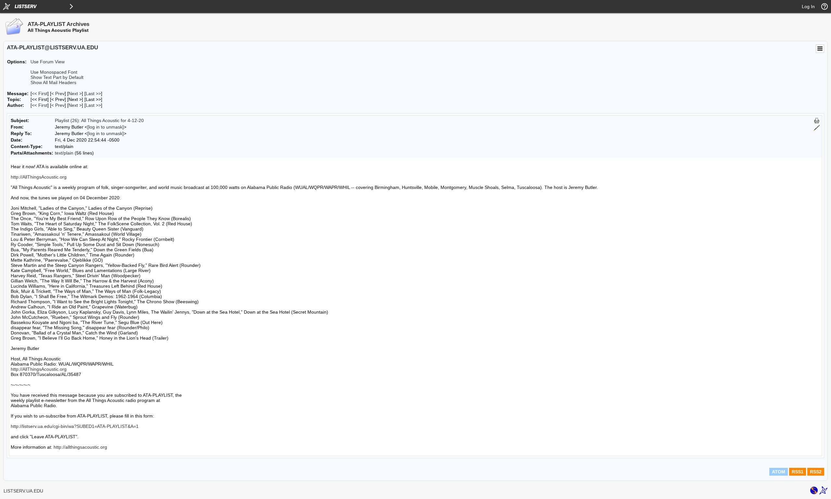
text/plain (64, 153)
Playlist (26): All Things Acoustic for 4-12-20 (99, 120)
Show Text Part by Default (57, 77)
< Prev (58, 93)
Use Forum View (48, 61)
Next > (75, 93)
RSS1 (797, 471)
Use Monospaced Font (54, 72)
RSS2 (816, 471)
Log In (808, 6)
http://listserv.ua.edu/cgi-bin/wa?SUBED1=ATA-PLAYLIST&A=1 (75, 426)
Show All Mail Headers (53, 82)
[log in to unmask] (105, 127)
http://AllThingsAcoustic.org (39, 177)
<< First (39, 93)
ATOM (778, 471)
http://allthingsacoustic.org (80, 447)
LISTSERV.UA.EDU (23, 490)
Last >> (93, 93)
